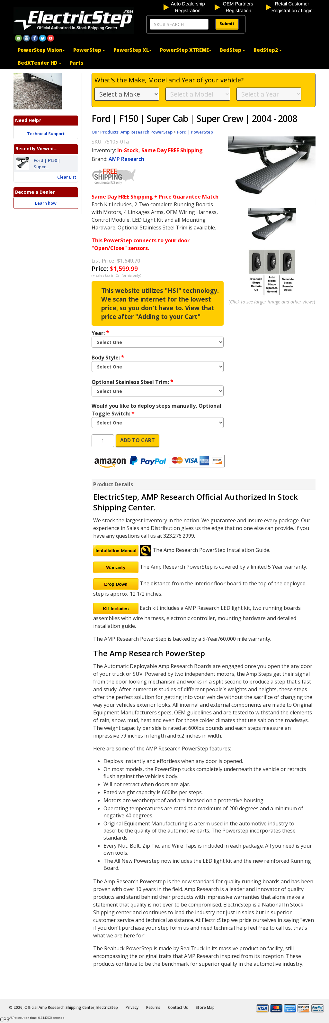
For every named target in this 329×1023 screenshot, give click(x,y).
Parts (76, 63)
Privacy (132, 1007)
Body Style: (108, 357)
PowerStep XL (131, 50)
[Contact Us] (18, 37)
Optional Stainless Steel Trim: (132, 382)
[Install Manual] (115, 549)
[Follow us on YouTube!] (50, 37)
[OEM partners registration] (239, 6)
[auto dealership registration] (188, 6)
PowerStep (87, 50)
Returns (153, 1007)
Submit (227, 23)
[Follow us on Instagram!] (26, 37)
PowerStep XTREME (184, 50)
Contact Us (178, 1007)
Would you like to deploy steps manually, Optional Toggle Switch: (156, 409)
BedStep (231, 50)
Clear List (66, 177)
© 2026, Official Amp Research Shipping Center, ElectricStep (63, 1007)
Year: (100, 333)
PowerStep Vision (40, 50)
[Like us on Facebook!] (34, 37)
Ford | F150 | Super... (47, 163)
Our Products (105, 132)
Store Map (205, 1007)
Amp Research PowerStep (146, 132)
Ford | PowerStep (195, 132)
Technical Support (46, 133)
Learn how (46, 203)
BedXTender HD (38, 63)
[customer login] (291, 6)
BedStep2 (266, 50)
